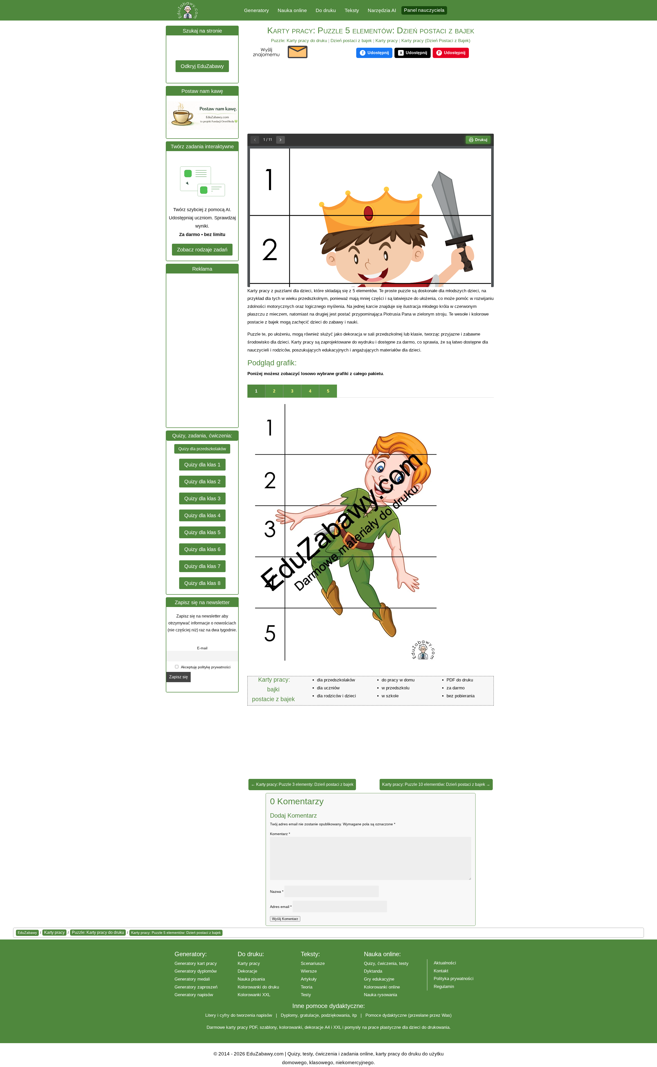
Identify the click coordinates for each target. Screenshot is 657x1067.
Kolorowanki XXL (254, 994)
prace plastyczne (384, 1027)
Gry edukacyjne (379, 979)
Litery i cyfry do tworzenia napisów (238, 1015)
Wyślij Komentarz (285, 919)
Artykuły (309, 979)
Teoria (306, 987)
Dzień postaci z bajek (351, 40)
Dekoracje (247, 971)
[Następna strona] (280, 140)
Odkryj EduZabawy (202, 66)
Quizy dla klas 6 (202, 549)
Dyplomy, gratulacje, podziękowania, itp (319, 1015)
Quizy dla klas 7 (202, 566)
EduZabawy (27, 933)
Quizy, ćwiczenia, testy (386, 963)
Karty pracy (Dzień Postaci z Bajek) (435, 40)
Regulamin (444, 986)
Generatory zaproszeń (196, 987)
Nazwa (276, 891)
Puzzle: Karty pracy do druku (299, 40)
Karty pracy (386, 40)
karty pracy (237, 1027)
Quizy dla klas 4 (202, 515)
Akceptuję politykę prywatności (205, 667)
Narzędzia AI (382, 10)
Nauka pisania (251, 979)
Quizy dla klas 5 (202, 532)
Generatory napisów (194, 994)
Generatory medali (192, 979)
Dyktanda (373, 971)
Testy (306, 994)
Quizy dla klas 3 (202, 498)
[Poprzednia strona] (254, 140)
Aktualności (445, 963)
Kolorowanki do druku (258, 987)
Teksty (352, 10)
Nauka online (292, 10)
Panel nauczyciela (424, 10)
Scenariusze (313, 963)
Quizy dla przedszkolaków (202, 449)
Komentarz (280, 834)
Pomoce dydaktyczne (386, 1015)
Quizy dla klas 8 (202, 583)
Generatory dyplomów (196, 971)
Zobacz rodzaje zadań (202, 249)
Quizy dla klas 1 (202, 464)
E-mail (202, 648)
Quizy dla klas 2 (202, 481)
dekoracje (314, 1027)
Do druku (326, 10)
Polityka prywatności (454, 978)
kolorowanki (290, 1027)
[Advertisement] (204, 350)
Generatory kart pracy (196, 963)
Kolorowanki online (382, 987)
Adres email (281, 907)
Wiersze (309, 971)
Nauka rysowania (380, 994)
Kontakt (441, 970)
